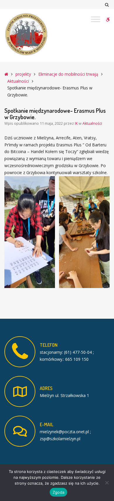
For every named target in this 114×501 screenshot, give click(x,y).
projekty (23, 74)
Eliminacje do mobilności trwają (68, 74)
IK (77, 123)
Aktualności (18, 81)
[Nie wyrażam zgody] (107, 483)
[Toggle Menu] (95, 19)
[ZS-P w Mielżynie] (26, 34)
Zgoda (58, 492)
